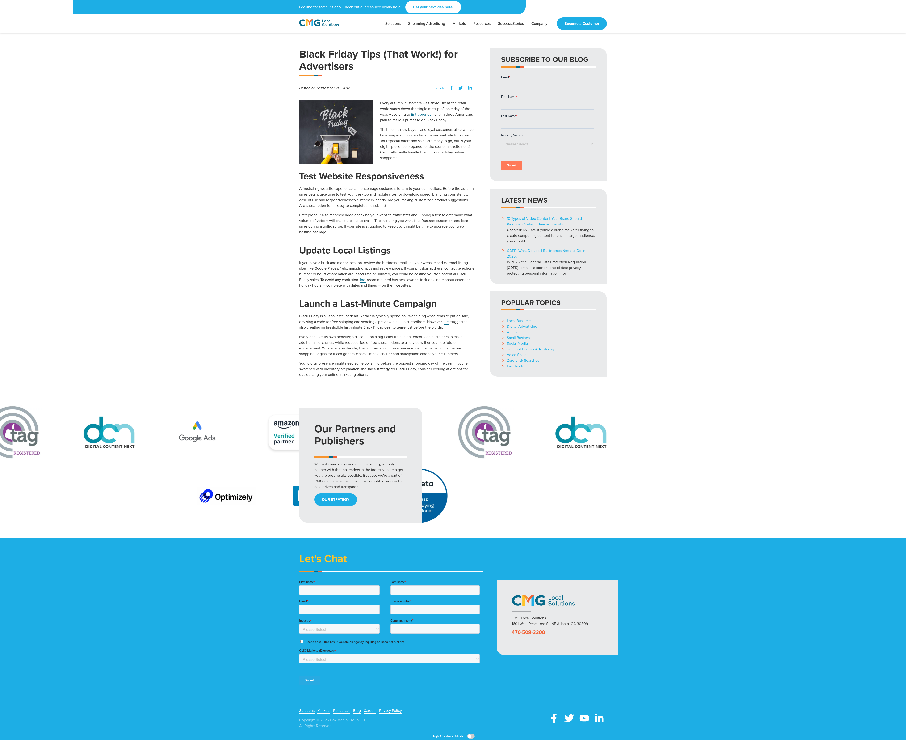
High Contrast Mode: (21, 18)
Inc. (363, 279)
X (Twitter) (569, 718)
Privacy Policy (390, 710)
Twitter (460, 88)
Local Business (519, 320)
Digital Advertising (522, 326)
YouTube (584, 718)
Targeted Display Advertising (530, 349)
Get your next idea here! (433, 7)
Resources (341, 710)
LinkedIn (470, 88)
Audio (512, 332)
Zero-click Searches (523, 360)
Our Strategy (335, 499)
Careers (370, 710)
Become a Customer (581, 23)
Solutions (307, 710)
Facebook (451, 88)
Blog (357, 710)
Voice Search (517, 354)
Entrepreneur (421, 114)
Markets (323, 710)
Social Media (517, 343)
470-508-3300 (528, 632)
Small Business (519, 337)
